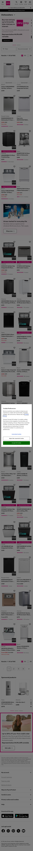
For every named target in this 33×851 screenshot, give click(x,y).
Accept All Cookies (16, 443)
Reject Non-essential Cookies (16, 438)
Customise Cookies (16, 434)
